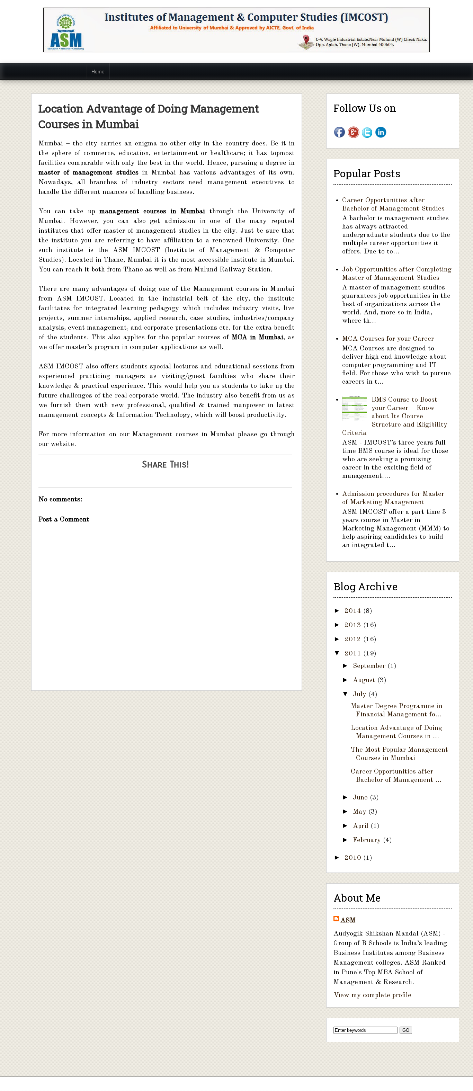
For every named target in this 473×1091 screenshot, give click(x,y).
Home (98, 71)
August (365, 680)
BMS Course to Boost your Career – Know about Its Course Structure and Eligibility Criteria (394, 416)
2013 (354, 625)
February (368, 840)
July (360, 694)
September (370, 666)
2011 (354, 653)
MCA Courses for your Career (388, 339)
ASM (348, 920)
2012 (354, 639)
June (361, 797)
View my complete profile (372, 995)
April (362, 826)
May (360, 811)
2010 (354, 858)
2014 (354, 611)
